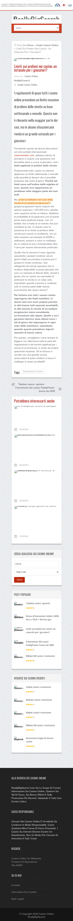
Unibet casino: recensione (38, 687)
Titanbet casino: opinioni (31, 384)
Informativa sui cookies (24, 892)
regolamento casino (33, 371)
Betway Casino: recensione (39, 700)
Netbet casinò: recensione (38, 712)
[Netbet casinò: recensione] (18, 715)
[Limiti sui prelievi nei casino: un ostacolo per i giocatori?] (36, 59)
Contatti (15, 885)
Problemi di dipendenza (24, 861)
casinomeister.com (24, 155)
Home (30, 45)
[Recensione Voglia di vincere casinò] (18, 741)
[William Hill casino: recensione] (18, 659)
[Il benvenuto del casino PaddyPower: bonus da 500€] (18, 644)
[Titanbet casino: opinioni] (18, 606)
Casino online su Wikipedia (26, 858)
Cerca (19, 579)
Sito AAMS (17, 865)
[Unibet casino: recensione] (18, 690)
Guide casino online (47, 45)
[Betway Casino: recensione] (18, 703)
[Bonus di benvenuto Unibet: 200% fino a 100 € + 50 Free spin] (18, 619)
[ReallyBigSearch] (36, 19)
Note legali (17, 898)
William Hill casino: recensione (40, 656)
